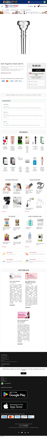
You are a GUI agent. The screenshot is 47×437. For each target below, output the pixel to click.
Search (2, 365)
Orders (2, 377)
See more (4, 211)
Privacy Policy (3, 358)
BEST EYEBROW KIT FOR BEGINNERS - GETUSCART (30, 282)
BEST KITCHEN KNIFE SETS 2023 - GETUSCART (23, 321)
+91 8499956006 (7, 383)
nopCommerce (25, 425)
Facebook (19, 432)
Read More (12, 305)
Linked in (28, 432)
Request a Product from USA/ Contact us (9, 361)
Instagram (25, 432)
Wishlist (2, 379)
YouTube (22, 432)
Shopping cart (4, 378)
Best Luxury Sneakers (15, 281)
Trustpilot (2, 436)
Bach (10, 73)
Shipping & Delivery (5, 356)
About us (3, 360)
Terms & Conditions (5, 359)
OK (23, 373)
